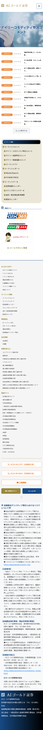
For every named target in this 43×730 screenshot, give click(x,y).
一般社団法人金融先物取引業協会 (12, 406)
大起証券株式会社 (8, 448)
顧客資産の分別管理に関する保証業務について (16, 388)
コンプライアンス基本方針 (10, 352)
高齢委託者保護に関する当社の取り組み (14, 375)
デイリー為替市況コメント (16, 155)
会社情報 (4, 337)
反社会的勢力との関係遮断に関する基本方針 (16, 382)
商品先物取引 (7, 329)
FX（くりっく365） (8, 323)
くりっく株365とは (8, 276)
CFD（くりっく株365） (9, 326)
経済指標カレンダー (13, 186)
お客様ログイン (12, 491)
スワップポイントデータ (15, 190)
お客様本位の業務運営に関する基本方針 (14, 359)
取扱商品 (4, 319)
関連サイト (5, 393)
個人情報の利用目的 (8, 368)
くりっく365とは (8, 273)
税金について (7, 290)
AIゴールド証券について (10, 270)
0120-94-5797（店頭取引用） (22, 464)
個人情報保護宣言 (8, 365)
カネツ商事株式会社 (8, 445)
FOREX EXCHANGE (9, 452)
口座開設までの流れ (8, 283)
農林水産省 (6, 442)
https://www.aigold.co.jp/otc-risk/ (17, 564)
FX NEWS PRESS (12, 177)
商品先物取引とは (8, 280)
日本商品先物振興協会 (9, 419)
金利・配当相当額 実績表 (15, 195)
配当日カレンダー (8, 314)
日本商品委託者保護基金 (10, 429)
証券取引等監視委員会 (9, 409)
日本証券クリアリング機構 (10, 422)
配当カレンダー (12, 199)
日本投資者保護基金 (8, 426)
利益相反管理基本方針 (9, 378)
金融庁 (5, 432)
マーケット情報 (8, 142)
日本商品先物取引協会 (9, 416)
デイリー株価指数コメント (16, 160)
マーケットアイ (12, 164)
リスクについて (7, 362)
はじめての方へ (6, 266)
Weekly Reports (12, 173)
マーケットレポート (12, 168)
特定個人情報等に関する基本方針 (12, 372)
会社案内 (5, 341)
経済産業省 (6, 439)
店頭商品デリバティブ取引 (10, 332)
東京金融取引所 (7, 400)
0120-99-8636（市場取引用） (22, 473)
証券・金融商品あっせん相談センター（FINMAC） (17, 413)
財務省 (5, 435)
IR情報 (4, 344)
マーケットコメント (12, 147)
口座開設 (22, 482)
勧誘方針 (5, 355)
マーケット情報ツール (9, 286)
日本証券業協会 (7, 403)
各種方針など (6, 349)
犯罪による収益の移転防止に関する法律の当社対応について (20, 385)
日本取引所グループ (8, 396)
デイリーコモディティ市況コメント (19, 151)
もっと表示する (21, 130)
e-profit (33, 491)
